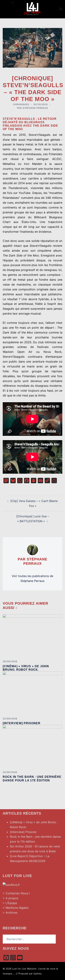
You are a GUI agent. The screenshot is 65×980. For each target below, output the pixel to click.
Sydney (37, 973)
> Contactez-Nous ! (16, 893)
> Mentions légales (16, 907)
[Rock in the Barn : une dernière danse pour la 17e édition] (32, 746)
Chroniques (21, 104)
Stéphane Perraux (35, 108)
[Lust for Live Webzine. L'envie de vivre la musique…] (32, 8)
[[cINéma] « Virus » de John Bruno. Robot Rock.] (32, 635)
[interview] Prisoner (21, 723)
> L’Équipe (10, 903)
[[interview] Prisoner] (32, 692)
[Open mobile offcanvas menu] (12, 2)
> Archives (10, 912)
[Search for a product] (60, 9)
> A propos (10, 898)
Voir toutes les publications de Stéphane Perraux (32, 578)
